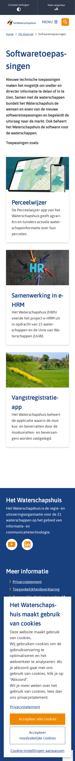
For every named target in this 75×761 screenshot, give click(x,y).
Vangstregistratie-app (35, 402)
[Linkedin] (27, 544)
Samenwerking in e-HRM (37, 300)
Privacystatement (25, 706)
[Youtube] (11, 544)
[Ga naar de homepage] (21, 22)
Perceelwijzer (29, 202)
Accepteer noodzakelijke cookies (37, 735)
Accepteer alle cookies (37, 719)
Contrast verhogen (18, 5)
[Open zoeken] (65, 22)
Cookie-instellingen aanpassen (37, 750)
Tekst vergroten (56, 5)
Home (10, 34)
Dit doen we (26, 34)
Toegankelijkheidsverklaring (36, 589)
